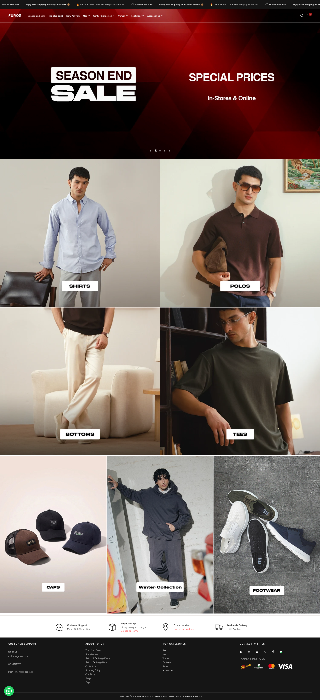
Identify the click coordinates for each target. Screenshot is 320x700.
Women (121, 15)
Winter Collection (102, 15)
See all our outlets (184, 628)
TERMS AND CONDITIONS (168, 696)
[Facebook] (243, 652)
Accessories (153, 15)
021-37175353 (14, 664)
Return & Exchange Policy (98, 658)
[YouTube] (259, 652)
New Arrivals (73, 15)
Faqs (88, 682)
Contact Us (91, 666)
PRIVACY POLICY (193, 696)
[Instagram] (251, 652)
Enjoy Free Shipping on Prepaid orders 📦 (24, 4)
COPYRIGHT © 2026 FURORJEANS (134, 696)
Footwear (136, 15)
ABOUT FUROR (95, 643)
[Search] (302, 15)
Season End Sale (120, 4)
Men (85, 15)
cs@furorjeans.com (18, 656)
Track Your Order (93, 650)
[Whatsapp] (267, 652)
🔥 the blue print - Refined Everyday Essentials (77, 4)
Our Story (90, 674)
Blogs (88, 678)
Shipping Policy (93, 670)
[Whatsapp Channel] (283, 652)
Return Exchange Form (96, 662)
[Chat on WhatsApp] (9, 691)
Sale (164, 650)
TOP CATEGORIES (174, 643)
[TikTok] (275, 652)
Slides (165, 666)
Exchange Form (129, 630)
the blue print (55, 15)
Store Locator (181, 625)
